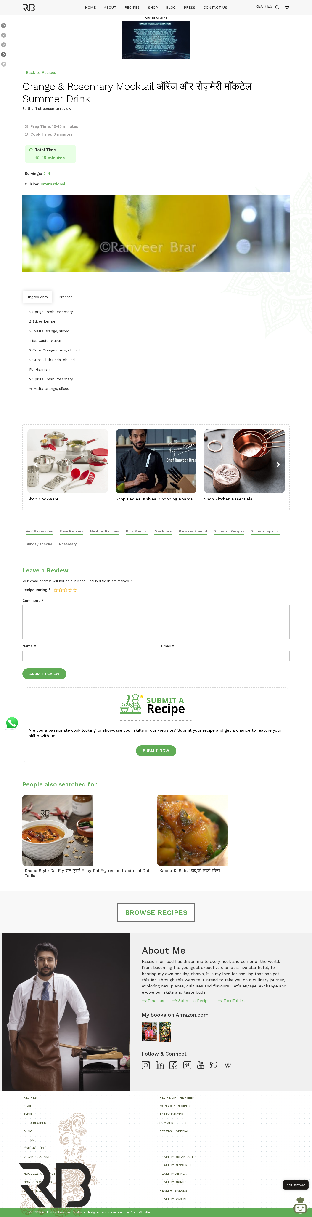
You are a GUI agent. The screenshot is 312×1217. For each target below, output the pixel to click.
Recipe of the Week (176, 1097)
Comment (32, 600)
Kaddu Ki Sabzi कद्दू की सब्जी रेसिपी (189, 870)
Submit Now (156, 750)
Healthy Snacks (173, 1199)
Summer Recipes (229, 531)
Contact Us (215, 7)
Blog (171, 7)
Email (167, 646)
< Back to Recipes (39, 72)
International (53, 184)
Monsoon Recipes (174, 1106)
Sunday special (39, 544)
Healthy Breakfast (176, 1156)
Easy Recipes (71, 531)
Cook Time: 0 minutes (50, 134)
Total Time (45, 149)
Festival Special (174, 1131)
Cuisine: (32, 184)
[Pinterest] (3, 55)
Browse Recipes (156, 912)
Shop (153, 7)
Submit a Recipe (193, 1000)
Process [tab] (65, 297)
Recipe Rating (36, 590)
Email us (156, 1000)
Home (90, 7)
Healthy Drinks (173, 1182)
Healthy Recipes (104, 531)
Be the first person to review (46, 109)
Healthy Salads (173, 1190)
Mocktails (163, 531)
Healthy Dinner (173, 1173)
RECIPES (263, 6)
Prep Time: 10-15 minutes (53, 126)
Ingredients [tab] (38, 297)
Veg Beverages (39, 531)
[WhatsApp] (3, 45)
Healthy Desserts (175, 1165)
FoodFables (234, 1000)
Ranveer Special (193, 531)
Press (189, 7)
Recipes (132, 7)
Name (29, 646)
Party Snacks (171, 1114)
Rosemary (68, 544)
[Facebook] (3, 26)
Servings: (33, 173)
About (110, 7)
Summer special (265, 531)
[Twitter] (3, 36)
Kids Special (137, 531)
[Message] (3, 65)
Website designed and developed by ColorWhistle (111, 1212)
